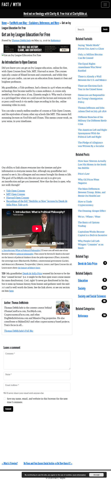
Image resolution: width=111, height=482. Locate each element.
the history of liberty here (29, 268)
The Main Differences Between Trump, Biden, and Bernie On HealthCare (91, 192)
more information (79, 475)
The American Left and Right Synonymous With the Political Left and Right (92, 133)
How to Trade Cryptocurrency (85, 203)
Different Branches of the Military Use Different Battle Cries (92, 120)
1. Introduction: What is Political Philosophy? (21, 250)
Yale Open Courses (15, 190)
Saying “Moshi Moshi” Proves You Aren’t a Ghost (91, 47)
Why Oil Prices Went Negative (88, 181)
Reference (55, 40)
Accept (96, 474)
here (11, 290)
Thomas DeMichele (21, 40)
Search (105, 29)
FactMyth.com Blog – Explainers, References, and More (34, 23)
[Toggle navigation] (105, 5)
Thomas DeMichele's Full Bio (18, 330)
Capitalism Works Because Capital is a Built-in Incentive (92, 233)
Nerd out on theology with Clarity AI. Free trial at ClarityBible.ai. (55, 13)
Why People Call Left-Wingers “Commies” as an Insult (90, 244)
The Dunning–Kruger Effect (92, 210)
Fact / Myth (11, 4)
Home (4, 23)
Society (92, 288)
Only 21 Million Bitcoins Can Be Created (90, 56)
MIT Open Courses (15, 194)
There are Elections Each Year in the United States (90, 87)
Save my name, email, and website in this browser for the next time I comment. (37, 400)
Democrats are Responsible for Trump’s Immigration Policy (91, 98)
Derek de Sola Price (92, 263)
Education (92, 280)
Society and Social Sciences (92, 297)
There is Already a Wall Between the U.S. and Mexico (92, 78)
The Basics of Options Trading (88, 224)
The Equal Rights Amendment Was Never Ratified (89, 67)
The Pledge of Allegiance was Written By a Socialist (91, 144)
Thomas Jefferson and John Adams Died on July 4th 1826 (92, 109)
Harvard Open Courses (17, 197)
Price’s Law (83, 173)
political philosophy (24, 254)
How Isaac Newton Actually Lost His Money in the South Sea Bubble (92, 164)
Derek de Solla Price (32, 273)
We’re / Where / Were (89, 216)
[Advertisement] (37, 145)
